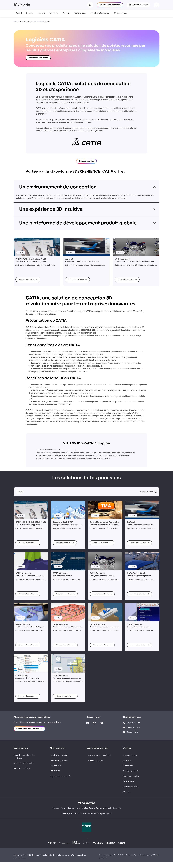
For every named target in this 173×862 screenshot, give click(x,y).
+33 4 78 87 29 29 (133, 722)
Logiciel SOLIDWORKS (58, 755)
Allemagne (55, 808)
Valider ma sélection (144, 549)
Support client (132, 732)
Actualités (127, 760)
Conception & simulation (26, 513)
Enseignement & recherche (27, 507)
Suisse (115, 808)
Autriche (64, 808)
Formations (53, 13)
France (77, 808)
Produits (29, 13)
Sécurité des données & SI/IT (27, 504)
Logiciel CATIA (55, 765)
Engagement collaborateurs (27, 533)
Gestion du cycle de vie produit (28, 526)
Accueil (16, 21)
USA (120, 808)
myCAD (69, 814)
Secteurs (66, 13)
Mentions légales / (146, 855)
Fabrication (22, 517)
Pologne (92, 808)
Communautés (80, 13)
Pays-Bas (85, 808)
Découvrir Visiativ (120, 13)
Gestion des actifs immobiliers (27, 536)
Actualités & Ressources (100, 13)
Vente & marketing (24, 520)
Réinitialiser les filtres (25, 549)
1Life (75, 814)
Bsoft (84, 814)
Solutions (41, 13)
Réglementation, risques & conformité (30, 529)
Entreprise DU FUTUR (94, 760)
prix (80, 422)
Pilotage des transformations (27, 539)
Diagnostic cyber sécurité (23, 763)
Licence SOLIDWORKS (58, 760)
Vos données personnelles (107, 855)
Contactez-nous (86, 161)
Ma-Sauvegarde (99, 814)
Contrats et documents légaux (128, 855)
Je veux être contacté (110, 5)
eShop (64, 814)
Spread (108, 814)
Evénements (128, 766)
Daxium (90, 814)
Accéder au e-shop (140, 5)
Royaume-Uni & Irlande (103, 808)
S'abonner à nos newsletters (29, 729)
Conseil (19, 13)
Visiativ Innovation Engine (66, 450)
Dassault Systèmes (38, 21)
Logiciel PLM (55, 771)
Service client (22, 523)
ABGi (79, 814)
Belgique (71, 808)
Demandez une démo (38, 58)
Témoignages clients (131, 771)
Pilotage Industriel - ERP (26, 510)
